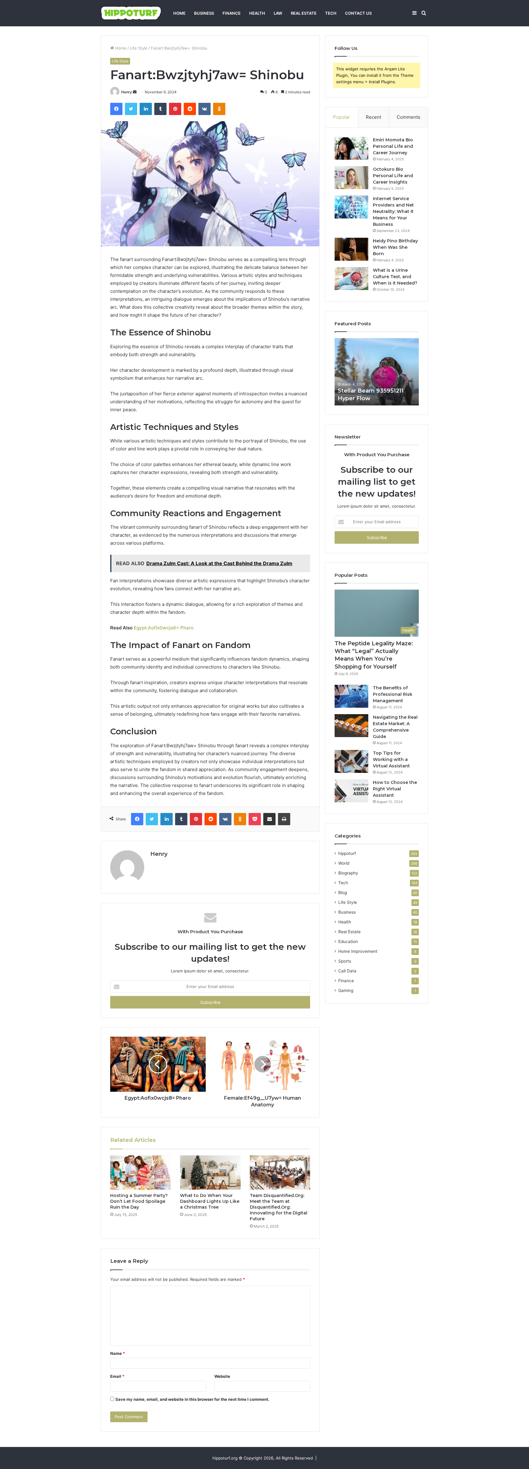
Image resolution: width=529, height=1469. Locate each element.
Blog (342, 892)
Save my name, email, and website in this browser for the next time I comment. (192, 1399)
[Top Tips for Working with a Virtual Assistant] (351, 761)
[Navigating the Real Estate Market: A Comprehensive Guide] (351, 725)
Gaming (345, 990)
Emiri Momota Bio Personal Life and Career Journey (393, 146)
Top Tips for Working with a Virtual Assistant (391, 759)
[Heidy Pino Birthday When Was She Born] (351, 249)
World (343, 863)
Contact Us (358, 13)
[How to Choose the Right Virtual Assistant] (351, 790)
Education (348, 941)
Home (179, 13)
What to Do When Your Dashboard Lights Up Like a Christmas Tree (209, 1201)
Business (204, 13)
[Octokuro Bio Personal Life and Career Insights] (351, 177)
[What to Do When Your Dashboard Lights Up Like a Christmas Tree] (210, 1172)
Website (222, 1376)
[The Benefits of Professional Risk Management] (351, 696)
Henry (126, 92)
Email (117, 1376)
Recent (373, 117)
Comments (408, 117)
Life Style (139, 48)
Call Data (347, 970)
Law (278, 13)
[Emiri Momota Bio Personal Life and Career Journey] (351, 148)
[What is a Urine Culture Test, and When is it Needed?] (351, 278)
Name (117, 1353)
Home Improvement (357, 951)
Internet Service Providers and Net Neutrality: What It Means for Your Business (393, 211)
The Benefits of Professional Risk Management (392, 694)
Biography (348, 873)
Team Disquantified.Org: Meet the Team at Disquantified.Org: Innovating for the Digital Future (278, 1207)
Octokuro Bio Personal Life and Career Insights (393, 175)
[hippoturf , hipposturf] (131, 13)
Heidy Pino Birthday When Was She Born (395, 247)
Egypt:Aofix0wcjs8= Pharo (163, 628)
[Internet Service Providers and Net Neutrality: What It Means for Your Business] (351, 207)
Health (257, 13)
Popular (341, 117)
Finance (232, 13)
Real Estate (304, 13)
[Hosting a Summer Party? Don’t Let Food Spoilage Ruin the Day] (140, 1172)
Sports (344, 961)
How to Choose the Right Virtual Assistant (395, 789)
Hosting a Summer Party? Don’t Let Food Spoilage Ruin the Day (139, 1201)
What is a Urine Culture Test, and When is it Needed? (395, 276)
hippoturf (347, 853)
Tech (330, 13)
